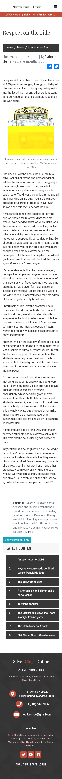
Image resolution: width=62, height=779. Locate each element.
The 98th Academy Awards (33, 626)
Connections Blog (38, 47)
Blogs (20, 47)
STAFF (33, 764)
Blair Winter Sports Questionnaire (36, 635)
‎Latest (9, 47)
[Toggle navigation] (55, 6)
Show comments (15, 540)
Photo (33, 670)
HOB (41, 670)
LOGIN (42, 764)
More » (29, 531)
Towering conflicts (28, 604)
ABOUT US (22, 764)
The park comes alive (30, 581)
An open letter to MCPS (31, 559)
